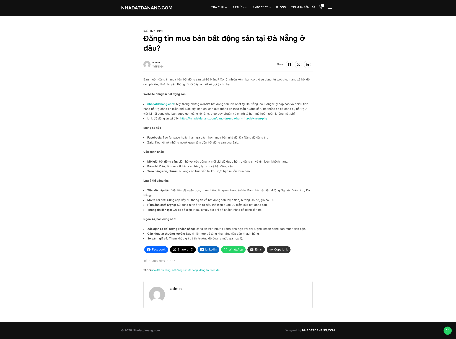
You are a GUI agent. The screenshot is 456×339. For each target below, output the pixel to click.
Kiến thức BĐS (153, 31)
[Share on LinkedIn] (307, 64)
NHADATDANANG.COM (147, 8)
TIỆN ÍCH (238, 7)
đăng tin (204, 270)
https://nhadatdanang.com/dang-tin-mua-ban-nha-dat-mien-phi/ (223, 118)
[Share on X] (298, 64)
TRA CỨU (217, 7)
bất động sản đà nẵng (185, 270)
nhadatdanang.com (160, 104)
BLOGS (281, 7)
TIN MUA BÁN (300, 7)
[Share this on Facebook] (289, 64)
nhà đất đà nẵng (160, 270)
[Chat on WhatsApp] (448, 331)
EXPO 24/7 (260, 7)
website (215, 270)
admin (156, 62)
